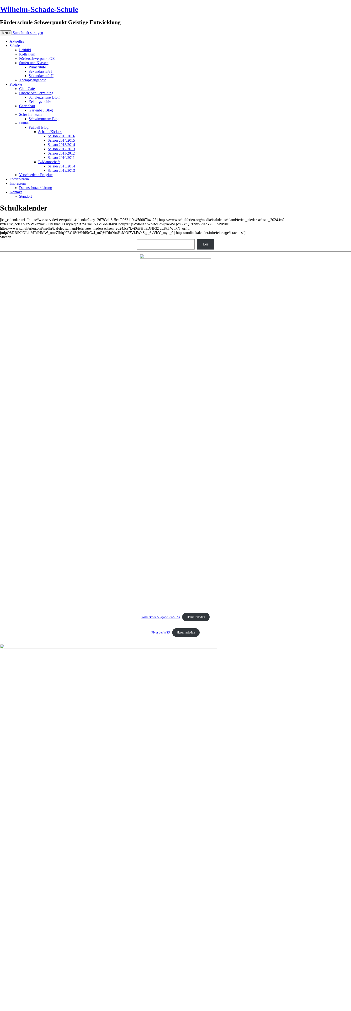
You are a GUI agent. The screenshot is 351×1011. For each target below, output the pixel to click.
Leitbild (25, 50)
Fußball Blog (38, 127)
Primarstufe (37, 67)
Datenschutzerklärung (35, 188)
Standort (25, 196)
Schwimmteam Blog (44, 119)
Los (205, 244)
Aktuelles (17, 41)
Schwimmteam (30, 114)
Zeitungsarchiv (40, 102)
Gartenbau (27, 106)
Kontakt (16, 192)
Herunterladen (196, 617)
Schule (15, 46)
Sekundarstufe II (41, 76)
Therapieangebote (32, 80)
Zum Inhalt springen (27, 33)
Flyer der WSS (160, 632)
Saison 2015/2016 (61, 136)
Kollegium (27, 54)
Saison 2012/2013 (61, 149)
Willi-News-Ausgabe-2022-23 (160, 617)
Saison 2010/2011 (61, 158)
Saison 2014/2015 (61, 140)
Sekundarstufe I (40, 71)
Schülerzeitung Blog (44, 97)
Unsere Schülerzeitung (36, 93)
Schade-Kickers (50, 132)
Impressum (18, 183)
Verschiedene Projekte (36, 175)
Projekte (16, 84)
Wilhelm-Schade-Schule (39, 9)
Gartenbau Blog (41, 110)
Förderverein (19, 179)
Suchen (5, 237)
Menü (6, 33)
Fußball (25, 123)
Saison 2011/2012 (61, 153)
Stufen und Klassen (33, 63)
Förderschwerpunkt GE (37, 58)
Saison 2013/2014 (61, 145)
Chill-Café (27, 89)
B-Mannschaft (49, 162)
